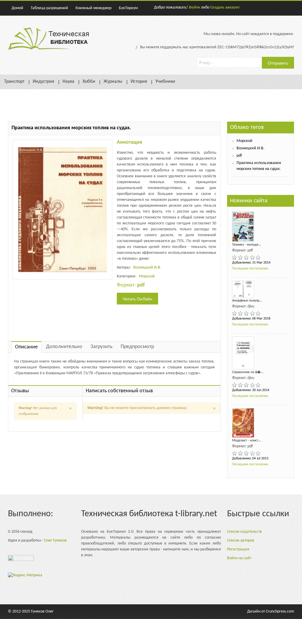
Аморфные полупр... (247, 300)
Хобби (89, 81)
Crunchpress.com (280, 611)
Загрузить (101, 347)
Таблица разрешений (49, 8)
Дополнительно (64, 347)
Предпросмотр (137, 347)
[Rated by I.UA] (21, 559)
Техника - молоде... (246, 244)
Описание (26, 347)
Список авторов (240, 540)
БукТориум (128, 8)
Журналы (113, 81)
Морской (147, 276)
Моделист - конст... (246, 440)
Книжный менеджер (93, 8)
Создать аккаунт (224, 7)
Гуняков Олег (42, 611)
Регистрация (238, 549)
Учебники (165, 81)
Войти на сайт (239, 558)
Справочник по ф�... (247, 372)
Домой (17, 8)
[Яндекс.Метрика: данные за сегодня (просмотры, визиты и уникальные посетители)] (25, 575)
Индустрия (43, 81)
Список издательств (244, 531)
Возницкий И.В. (147, 267)
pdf (239, 155)
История (139, 81)
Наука (68, 81)
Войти (194, 7)
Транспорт (14, 81)
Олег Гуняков (55, 540)
